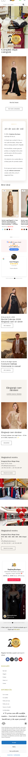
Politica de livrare (6, 701)
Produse (4, 677)
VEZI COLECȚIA (14, 27)
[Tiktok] (16, 659)
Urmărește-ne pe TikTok (14, 580)
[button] (25, 723)
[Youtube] (20, 659)
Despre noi (5, 680)
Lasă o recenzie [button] (14, 249)
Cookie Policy (10, 755)
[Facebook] (8, 659)
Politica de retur (6, 704)
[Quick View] (17, 216)
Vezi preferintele (14, 751)
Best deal (5, 671)
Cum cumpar (5, 694)
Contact (4, 683)
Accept (14, 742)
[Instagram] (12, 659)
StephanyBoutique (14, 569)
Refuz (14, 747)
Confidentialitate (17, 755)
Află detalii (17, 629)
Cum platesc (5, 697)
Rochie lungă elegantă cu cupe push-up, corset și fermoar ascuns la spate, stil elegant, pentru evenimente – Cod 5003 (10, 222)
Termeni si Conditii (7, 707)
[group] (14, 265)
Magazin (4, 674)
